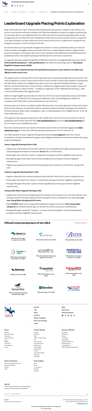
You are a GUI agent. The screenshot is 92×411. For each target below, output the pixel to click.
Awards (32, 12)
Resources (65, 310)
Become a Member (68, 330)
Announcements (68, 312)
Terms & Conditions (9, 401)
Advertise (36, 370)
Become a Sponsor (80, 223)
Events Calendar (39, 330)
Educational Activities (9, 365)
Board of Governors (9, 334)
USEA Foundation (40, 318)
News (35, 363)
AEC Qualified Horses (46, 121)
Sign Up (7, 384)
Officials (6, 367)
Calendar (36, 332)
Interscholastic (37, 349)
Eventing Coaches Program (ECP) (12, 363)
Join (35, 310)
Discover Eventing (40, 320)
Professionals (65, 334)
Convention (64, 332)
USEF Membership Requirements (70, 347)
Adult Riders (65, 338)
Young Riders (65, 339)
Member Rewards (66, 343)
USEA (6, 12)
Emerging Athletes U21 (67, 341)
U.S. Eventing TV (38, 367)
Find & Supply (47, 408)
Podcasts (36, 369)
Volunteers (36, 354)
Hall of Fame (7, 343)
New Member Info (66, 345)
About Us (6, 332)
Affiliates (6, 341)
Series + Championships (40, 338)
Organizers (37, 356)
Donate (36, 307)
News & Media (38, 361)
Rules (35, 336)
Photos (35, 365)
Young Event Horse (38, 343)
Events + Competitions (19, 12)
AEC (35, 339)
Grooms (64, 336)
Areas (5, 339)
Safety (6, 369)
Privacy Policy (18, 401)
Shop (36, 312)
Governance (7, 336)
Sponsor (6, 347)
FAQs (63, 307)
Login (36, 323)
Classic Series (37, 345)
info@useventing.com (82, 403)
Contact (37, 315)
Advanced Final (38, 341)
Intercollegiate (37, 347)
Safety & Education (11, 361)
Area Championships (39, 352)
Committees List (8, 345)
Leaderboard (43, 12)
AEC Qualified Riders (74, 121)
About (6, 330)
